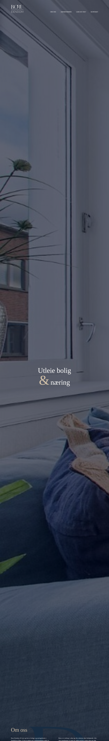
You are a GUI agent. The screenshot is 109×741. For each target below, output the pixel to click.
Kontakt (94, 12)
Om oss (53, 12)
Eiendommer (66, 12)
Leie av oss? (81, 12)
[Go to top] (105, 737)
